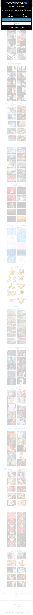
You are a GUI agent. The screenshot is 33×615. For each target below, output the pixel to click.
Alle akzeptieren (16, 20)
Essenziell (10, 16)
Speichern (16, 24)
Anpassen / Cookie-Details (17, 27)
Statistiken (24, 16)
